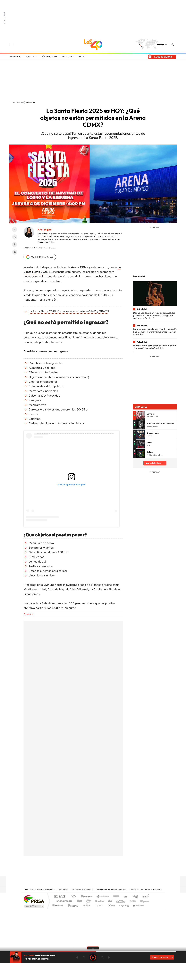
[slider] (93, 951)
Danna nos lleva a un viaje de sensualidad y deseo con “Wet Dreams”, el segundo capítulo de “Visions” (154, 315)
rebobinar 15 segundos (83, 957)
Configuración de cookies (140, 889)
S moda (111, 904)
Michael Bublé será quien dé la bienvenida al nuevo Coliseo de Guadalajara (154, 347)
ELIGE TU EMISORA (161, 957)
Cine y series (68, 57)
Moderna (72, 904)
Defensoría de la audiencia (82, 889)
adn (134, 897)
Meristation (138, 904)
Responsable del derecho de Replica (111, 889)
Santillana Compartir (102, 897)
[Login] (172, 44)
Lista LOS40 (15, 57)
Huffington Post (63, 900)
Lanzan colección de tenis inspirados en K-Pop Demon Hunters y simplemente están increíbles (155, 332)
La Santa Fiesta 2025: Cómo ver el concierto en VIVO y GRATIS (69, 311)
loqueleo (124, 904)
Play (93, 957)
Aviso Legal (29, 889)
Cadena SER (115, 897)
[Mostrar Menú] (13, 44)
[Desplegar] (93, 947)
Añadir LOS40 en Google (42, 257)
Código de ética (62, 889)
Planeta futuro (131, 900)
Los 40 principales (73, 897)
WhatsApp (14, 244)
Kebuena (142, 900)
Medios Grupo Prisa (34, 906)
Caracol (145, 897)
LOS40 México (93, 45)
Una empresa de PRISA (34, 899)
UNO (80, 900)
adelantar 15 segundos (102, 957)
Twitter (14, 237)
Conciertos (28, 614)
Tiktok (78, 870)
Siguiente (109, 957)
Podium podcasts (86, 904)
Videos (81, 57)
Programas (51, 57)
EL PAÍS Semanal (121, 900)
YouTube (84, 870)
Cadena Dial (110, 900)
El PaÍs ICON (99, 904)
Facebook (14, 229)
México (160, 44)
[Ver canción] (140, 415)
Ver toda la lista (153, 463)
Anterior (76, 957)
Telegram (14, 252)
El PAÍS (59, 897)
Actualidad (31, 57)
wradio (88, 900)
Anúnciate (157, 889)
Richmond (58, 904)
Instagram (90, 870)
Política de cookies (45, 889)
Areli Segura (45, 229)
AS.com (124, 897)
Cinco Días (99, 900)
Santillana (87, 897)
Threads (107, 870)
